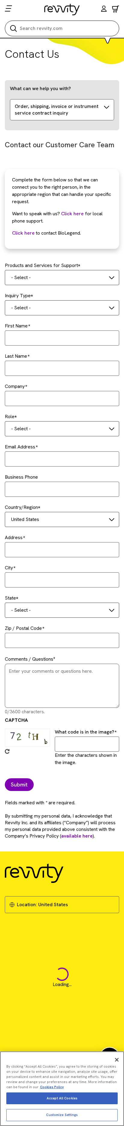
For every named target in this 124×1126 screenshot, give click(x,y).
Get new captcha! (7, 751)
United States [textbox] (25, 519)
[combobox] (62, 277)
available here (77, 836)
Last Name (16, 356)
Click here (72, 213)
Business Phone (21, 477)
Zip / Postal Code (23, 628)
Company (15, 386)
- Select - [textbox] (21, 277)
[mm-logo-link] (62, 9)
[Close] (116, 1059)
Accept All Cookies (62, 1098)
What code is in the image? (84, 732)
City (9, 568)
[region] (62, 1088)
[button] (104, 9)
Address (14, 537)
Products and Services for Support (41, 265)
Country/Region (21, 507)
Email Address (20, 447)
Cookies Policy (52, 1087)
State (10, 598)
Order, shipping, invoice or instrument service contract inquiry (56, 109)
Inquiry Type (18, 295)
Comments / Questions (29, 659)
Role (9, 416)
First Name (16, 326)
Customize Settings (62, 1115)
